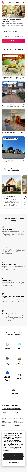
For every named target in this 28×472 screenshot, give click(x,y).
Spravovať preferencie (13, 462)
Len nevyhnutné (13, 459)
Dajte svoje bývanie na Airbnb (16, 2)
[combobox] (13, 31)
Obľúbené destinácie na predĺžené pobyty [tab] (12, 408)
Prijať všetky (13, 455)
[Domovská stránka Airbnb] (3, 2)
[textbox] (7, 36)
